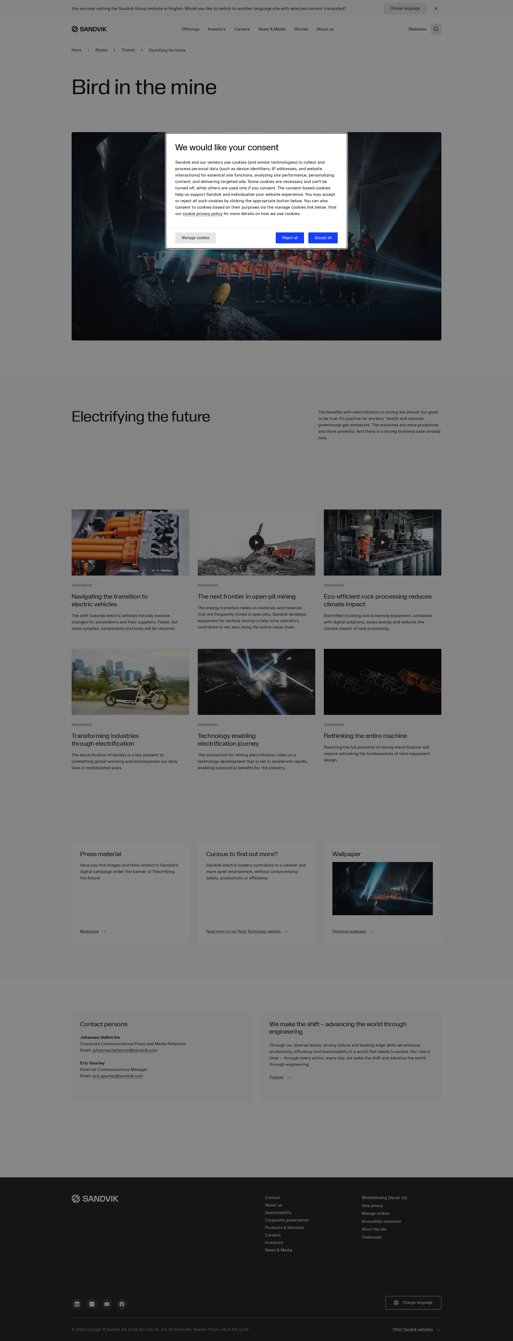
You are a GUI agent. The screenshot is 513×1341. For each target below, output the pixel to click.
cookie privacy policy (203, 214)
